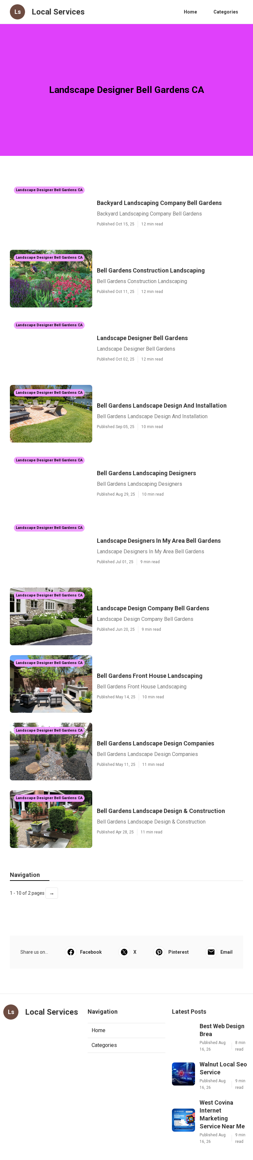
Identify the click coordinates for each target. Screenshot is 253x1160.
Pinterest (178, 952)
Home (190, 11)
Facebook (91, 952)
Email (226, 952)
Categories (225, 11)
